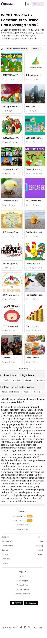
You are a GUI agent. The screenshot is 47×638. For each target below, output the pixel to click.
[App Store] (16, 603)
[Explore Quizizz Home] (7, 3)
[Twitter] (21, 627)
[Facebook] (25, 627)
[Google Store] (31, 603)
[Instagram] (29, 627)
